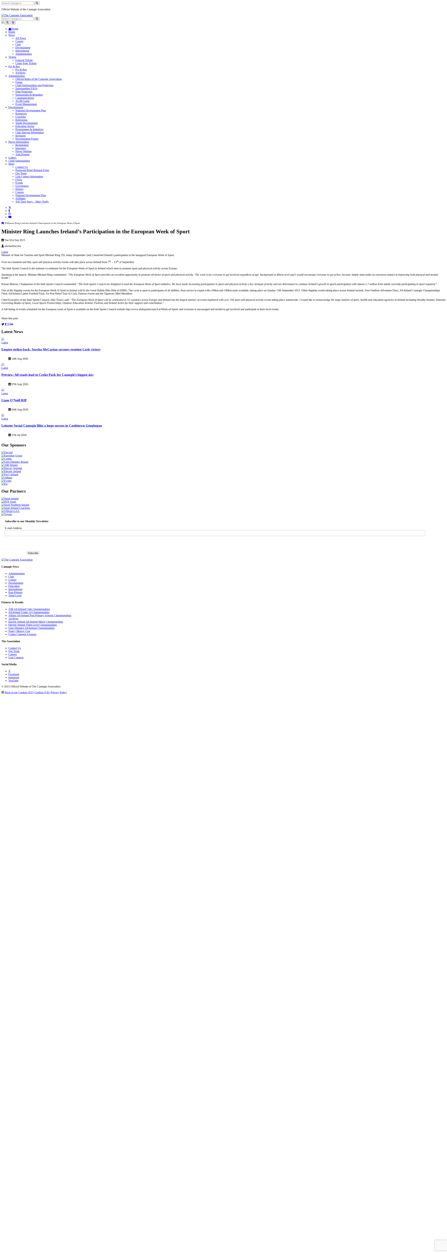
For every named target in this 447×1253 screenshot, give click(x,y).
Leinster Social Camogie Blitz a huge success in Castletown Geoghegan (51, 425)
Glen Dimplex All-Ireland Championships (31, 627)
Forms (18, 82)
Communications (24, 97)
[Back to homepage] (17, 15)
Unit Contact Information (29, 176)
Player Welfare (23, 151)
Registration (22, 145)
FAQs (18, 179)
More (11, 163)
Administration (23, 53)
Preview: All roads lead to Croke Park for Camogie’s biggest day (47, 375)
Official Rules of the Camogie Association (38, 79)
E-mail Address (13, 528)
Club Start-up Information (29, 132)
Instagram (13, 677)
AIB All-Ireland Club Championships (29, 609)
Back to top (11, 692)
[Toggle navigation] (13, 22)
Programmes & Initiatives (29, 129)
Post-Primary (15, 592)
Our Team (21, 173)
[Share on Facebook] (6, 324)
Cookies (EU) (26, 692)
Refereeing (21, 119)
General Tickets (24, 60)
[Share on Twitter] (3, 324)
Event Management (26, 104)
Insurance (20, 148)
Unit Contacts (16, 657)
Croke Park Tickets (25, 63)
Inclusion (20, 135)
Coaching (20, 116)
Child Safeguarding (19, 160)
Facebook (13, 674)
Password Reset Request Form (32, 170)
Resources (21, 113)
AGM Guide (22, 101)
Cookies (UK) (42, 692)
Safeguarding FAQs (26, 88)
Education (14, 586)
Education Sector (24, 126)
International (22, 50)
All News (20, 38)
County (19, 41)
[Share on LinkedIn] (11, 324)
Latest (4, 251)
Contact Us (21, 167)
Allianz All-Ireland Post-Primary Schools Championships (39, 615)
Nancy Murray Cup (19, 631)
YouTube (13, 680)
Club (18, 44)
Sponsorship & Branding (29, 94)
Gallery (12, 157)
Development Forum (26, 138)
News (11, 35)
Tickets (12, 57)
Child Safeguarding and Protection (34, 85)
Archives (20, 72)
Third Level (14, 595)
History (19, 189)
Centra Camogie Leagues (22, 634)
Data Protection (23, 91)
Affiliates (20, 198)
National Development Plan (30, 110)
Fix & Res (14, 66)
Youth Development (26, 123)
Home (11, 31)
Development (22, 47)
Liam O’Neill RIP (14, 400)
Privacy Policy (59, 692)
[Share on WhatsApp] (8, 324)
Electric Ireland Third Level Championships (32, 624)
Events (19, 182)
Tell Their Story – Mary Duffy (32, 201)
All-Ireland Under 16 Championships (28, 612)
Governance (22, 185)
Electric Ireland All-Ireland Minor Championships (35, 621)
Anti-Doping (22, 154)
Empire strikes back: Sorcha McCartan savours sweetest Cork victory (51, 349)
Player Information (18, 141)
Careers (19, 192)
